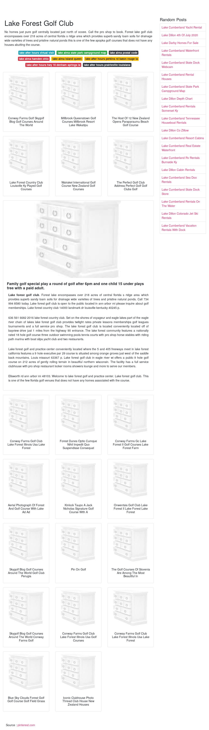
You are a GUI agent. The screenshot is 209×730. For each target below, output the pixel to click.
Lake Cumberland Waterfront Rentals (180, 52)
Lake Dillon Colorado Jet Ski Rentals (180, 215)
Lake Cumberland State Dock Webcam (181, 64)
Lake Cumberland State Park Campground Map (180, 88)
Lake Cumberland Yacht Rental (182, 27)
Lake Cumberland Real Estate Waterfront (181, 148)
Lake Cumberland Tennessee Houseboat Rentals (181, 120)
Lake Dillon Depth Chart (177, 98)
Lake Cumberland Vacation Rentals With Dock (179, 227)
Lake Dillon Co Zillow (175, 130)
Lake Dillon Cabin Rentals (178, 170)
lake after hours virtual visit (36, 53)
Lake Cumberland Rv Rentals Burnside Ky (181, 160)
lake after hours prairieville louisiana (107, 65)
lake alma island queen (67, 59)
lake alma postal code (123, 53)
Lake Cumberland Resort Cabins (183, 138)
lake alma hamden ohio (34, 59)
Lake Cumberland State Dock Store (181, 191)
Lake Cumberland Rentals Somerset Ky (178, 108)
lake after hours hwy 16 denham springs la (53, 65)
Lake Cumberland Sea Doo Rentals (179, 179)
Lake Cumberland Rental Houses (178, 76)
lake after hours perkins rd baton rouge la (111, 59)
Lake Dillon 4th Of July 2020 (180, 35)
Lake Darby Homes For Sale (180, 43)
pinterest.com (26, 725)
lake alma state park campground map (82, 53)
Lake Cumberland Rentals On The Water (181, 203)
